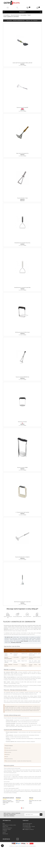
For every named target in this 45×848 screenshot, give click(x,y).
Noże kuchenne (8, 752)
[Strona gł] (12, 2)
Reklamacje (5, 833)
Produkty (22, 12)
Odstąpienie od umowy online (9, 825)
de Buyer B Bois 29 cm (15, 685)
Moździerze (8, 754)
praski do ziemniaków (22, 634)
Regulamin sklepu (7, 829)
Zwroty (4, 832)
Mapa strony (5, 826)
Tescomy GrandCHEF (23, 672)
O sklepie (5, 830)
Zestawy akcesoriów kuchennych (11, 750)
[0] (37, 7)
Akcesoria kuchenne (9, 758)
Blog (4, 823)
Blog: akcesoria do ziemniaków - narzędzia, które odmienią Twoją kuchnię (18, 760)
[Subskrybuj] (41, 814)
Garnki (7, 756)
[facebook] (17, 839)
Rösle (35, 672)
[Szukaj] (17, 8)
